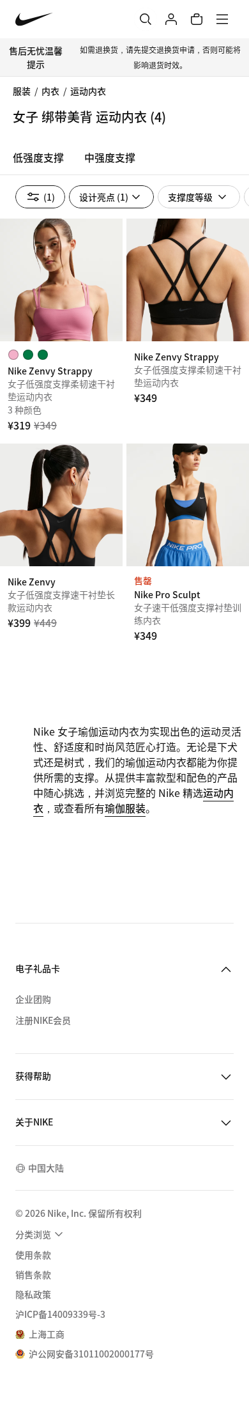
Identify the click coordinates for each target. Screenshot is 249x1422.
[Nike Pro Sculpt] (187, 505)
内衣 (50, 90)
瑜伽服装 (125, 807)
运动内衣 (88, 90)
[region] (124, 161)
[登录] (171, 19)
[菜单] (222, 19)
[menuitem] (40, 1234)
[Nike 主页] (34, 19)
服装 (22, 90)
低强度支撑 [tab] (38, 157)
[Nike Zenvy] (61, 505)
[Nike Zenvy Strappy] (61, 280)
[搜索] (145, 19)
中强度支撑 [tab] (109, 157)
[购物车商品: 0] (196, 19)
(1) (49, 196)
